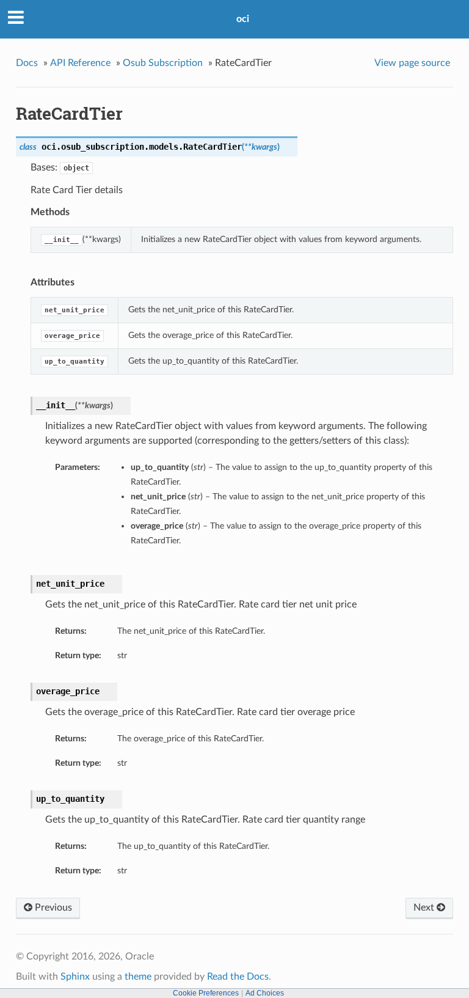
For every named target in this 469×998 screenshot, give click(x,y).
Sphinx (75, 976)
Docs (27, 63)
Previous (52, 907)
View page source (412, 63)
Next (425, 907)
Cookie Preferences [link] (206, 993)
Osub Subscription (163, 63)
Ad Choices (264, 993)
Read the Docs (238, 976)
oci (242, 19)
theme (138, 976)
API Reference (80, 63)
